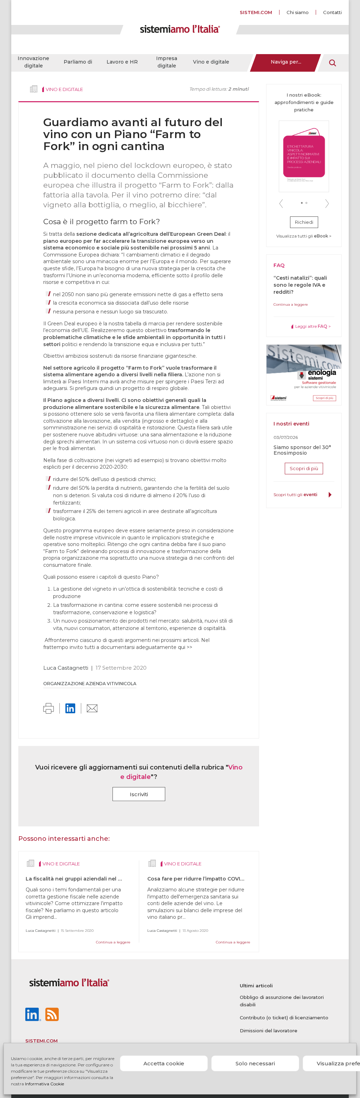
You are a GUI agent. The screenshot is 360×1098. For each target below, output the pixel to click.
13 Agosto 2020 (195, 930)
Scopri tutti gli (295, 494)
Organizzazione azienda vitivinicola (89, 683)
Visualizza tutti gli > (304, 236)
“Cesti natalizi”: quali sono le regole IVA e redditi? (300, 285)
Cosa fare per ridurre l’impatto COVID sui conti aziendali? (221, 879)
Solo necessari (255, 1063)
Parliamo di (78, 62)
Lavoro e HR (122, 62)
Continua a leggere (113, 942)
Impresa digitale (166, 62)
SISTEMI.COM (256, 12)
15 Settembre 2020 (77, 930)
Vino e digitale (211, 62)
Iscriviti (139, 794)
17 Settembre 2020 (121, 667)
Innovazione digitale (33, 62)
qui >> (185, 647)
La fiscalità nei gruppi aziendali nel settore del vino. (93, 879)
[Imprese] (34, 89)
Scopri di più (304, 468)
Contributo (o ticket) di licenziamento (284, 1017)
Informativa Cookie (44, 1083)
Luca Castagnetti (65, 667)
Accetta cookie (163, 1063)
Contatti (332, 12)
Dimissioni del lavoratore (268, 1030)
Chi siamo (298, 12)
